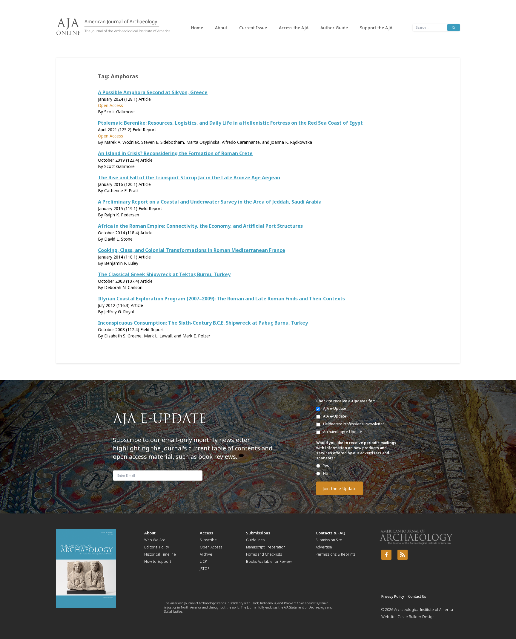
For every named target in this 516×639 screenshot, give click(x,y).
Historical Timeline (160, 554)
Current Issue (253, 27)
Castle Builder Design (415, 616)
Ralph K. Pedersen (121, 215)
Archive (206, 554)
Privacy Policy (392, 596)
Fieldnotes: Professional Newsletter (353, 423)
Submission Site (329, 539)
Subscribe (208, 539)
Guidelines (255, 539)
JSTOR (205, 568)
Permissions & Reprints (335, 554)
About (221, 27)
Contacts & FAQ (330, 533)
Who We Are (154, 539)
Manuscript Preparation (265, 547)
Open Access (211, 547)
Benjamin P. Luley (121, 263)
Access (206, 533)
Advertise (324, 547)
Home (197, 27)
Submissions (258, 533)
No (325, 473)
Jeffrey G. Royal (119, 311)
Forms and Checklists (264, 554)
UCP (203, 561)
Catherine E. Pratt (121, 190)
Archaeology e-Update (342, 431)
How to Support (157, 561)
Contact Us (417, 596)
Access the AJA (293, 27)
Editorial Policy (156, 547)
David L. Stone (118, 239)
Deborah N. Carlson (123, 287)
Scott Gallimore (119, 111)
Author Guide (334, 27)
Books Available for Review (269, 561)
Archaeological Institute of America (423, 609)
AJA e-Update (334, 408)
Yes (326, 465)
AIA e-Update (334, 416)
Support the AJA (376, 27)
